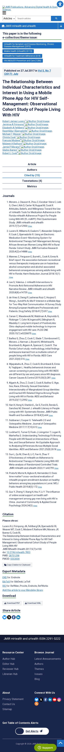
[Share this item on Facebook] (14, 617)
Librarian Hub (10, 674)
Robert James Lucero (14, 121)
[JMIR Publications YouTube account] (55, 700)
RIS (4, 586)
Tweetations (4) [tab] (32, 180)
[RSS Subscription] (36, 704)
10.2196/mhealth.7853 (18, 552)
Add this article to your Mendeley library (22, 590)
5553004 (15, 559)
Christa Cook (9, 137)
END (4, 577)
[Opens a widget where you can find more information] (45, 748)
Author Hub (8, 658)
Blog (37, 679)
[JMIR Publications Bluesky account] (36, 700)
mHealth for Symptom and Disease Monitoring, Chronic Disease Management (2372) (29, 45)
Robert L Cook (10, 153)
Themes (39, 668)
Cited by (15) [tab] (32, 175)
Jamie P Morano (11, 147)
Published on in (27, 72)
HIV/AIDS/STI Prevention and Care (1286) (22, 61)
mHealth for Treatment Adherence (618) (22, 56)
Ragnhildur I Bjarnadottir (15, 131)
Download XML (34, 603)
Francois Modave (11, 140)
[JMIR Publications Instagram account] (59, 700)
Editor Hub (8, 663)
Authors (38, 663)
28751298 (14, 555)
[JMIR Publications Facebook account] (45, 700)
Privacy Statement (12, 699)
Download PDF (13, 603)
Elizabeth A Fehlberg (13, 127)
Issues (38, 674)
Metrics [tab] (32, 186)
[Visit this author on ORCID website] (37, 121)
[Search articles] (56, 18)
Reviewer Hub (10, 668)
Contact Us (8, 704)
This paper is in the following (21, 35)
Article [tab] (32, 164)
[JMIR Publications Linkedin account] (50, 700)
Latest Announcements (47, 658)
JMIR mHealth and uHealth (20, 26)
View (30, 226)
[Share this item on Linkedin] (18, 617)
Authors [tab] (32, 169)
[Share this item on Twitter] (9, 617)
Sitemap (7, 709)
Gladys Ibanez (10, 150)
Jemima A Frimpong (13, 124)
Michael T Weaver (12, 134)
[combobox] (33, 18)
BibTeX (6, 581)
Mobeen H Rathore (12, 143)
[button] (60, 4)
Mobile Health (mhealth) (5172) (18, 51)
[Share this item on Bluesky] (4, 617)
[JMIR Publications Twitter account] (41, 700)
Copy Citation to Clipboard (18, 565)
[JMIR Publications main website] (30, 8)
